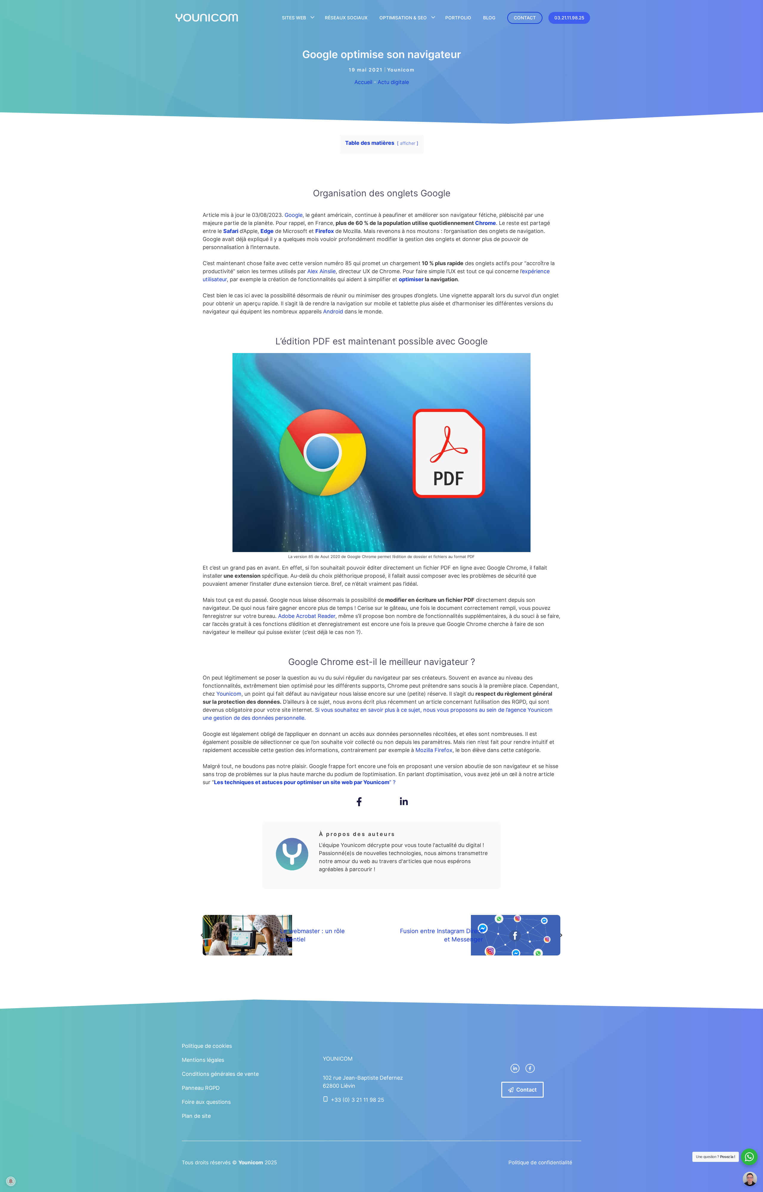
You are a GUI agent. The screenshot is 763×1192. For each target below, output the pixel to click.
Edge (267, 231)
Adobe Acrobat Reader (306, 616)
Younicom (401, 70)
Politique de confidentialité (540, 1162)
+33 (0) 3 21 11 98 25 (357, 1100)
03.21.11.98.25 (569, 18)
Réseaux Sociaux (346, 18)
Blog (489, 18)
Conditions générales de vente (220, 1074)
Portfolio (458, 18)
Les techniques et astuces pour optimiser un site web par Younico (299, 782)
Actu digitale (393, 82)
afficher (407, 143)
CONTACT (525, 18)
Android (334, 311)
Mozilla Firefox (433, 750)
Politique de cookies (207, 1046)
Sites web (294, 18)
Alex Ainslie (321, 271)
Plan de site (196, 1116)
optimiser (412, 279)
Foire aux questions (206, 1102)
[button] (359, 801)
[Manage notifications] (10, 1181)
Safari (230, 231)
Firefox (324, 231)
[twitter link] (515, 1068)
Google (294, 215)
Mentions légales (203, 1060)
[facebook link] (529, 1068)
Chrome (485, 223)
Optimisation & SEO (403, 18)
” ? (390, 782)
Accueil (363, 82)
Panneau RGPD (201, 1088)
